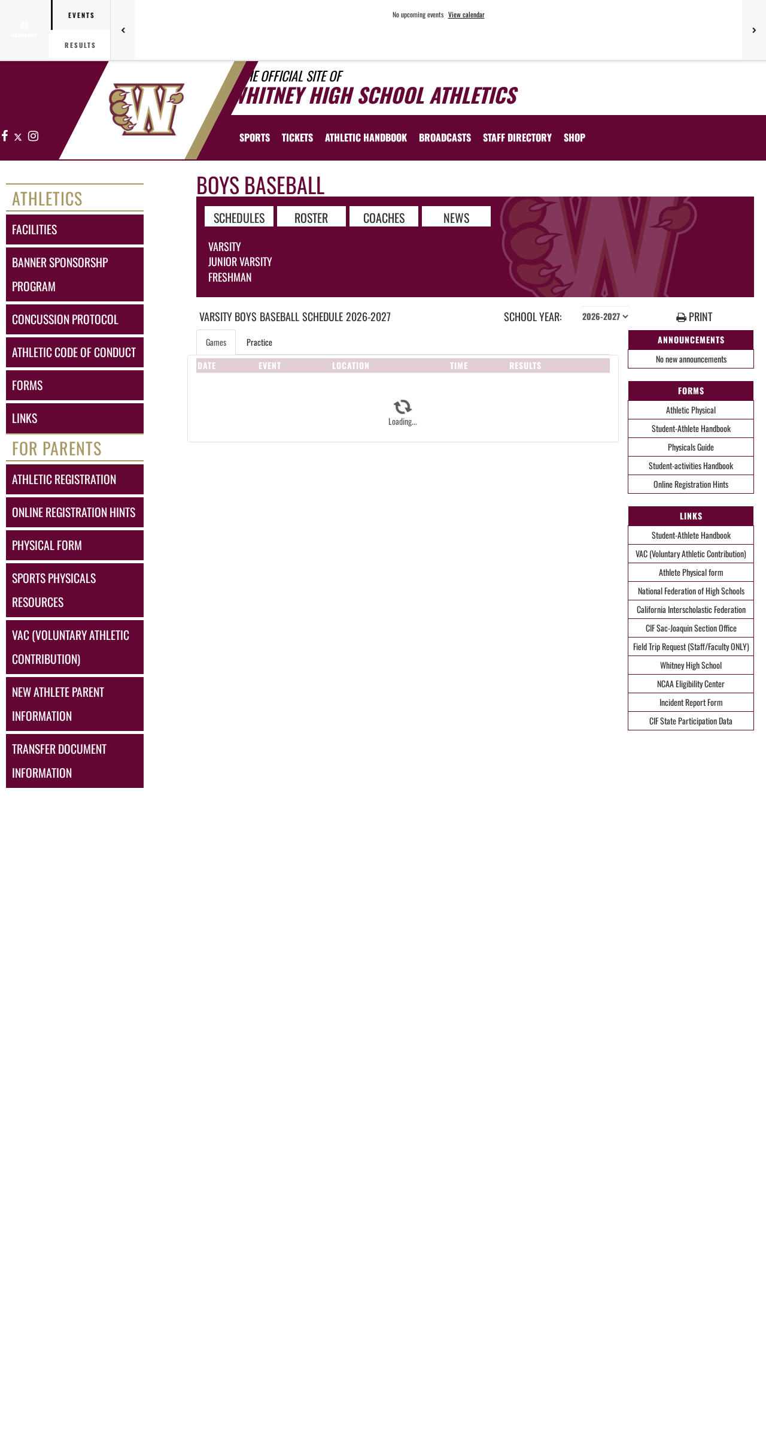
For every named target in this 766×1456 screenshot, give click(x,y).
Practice (259, 342)
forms (27, 385)
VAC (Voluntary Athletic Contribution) (691, 553)
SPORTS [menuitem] (254, 137)
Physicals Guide (691, 446)
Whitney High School (691, 664)
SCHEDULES (239, 217)
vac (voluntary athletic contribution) (70, 646)
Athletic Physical (691, 409)
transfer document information (59, 760)
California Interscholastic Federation (691, 609)
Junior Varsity (240, 261)
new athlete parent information (58, 703)
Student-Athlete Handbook (691, 428)
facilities (34, 229)
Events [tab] (81, 15)
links (24, 418)
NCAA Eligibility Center (691, 683)
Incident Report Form (691, 702)
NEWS (456, 217)
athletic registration (64, 479)
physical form (47, 545)
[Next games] (754, 30)
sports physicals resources (54, 590)
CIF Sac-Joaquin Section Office (691, 627)
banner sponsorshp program (60, 274)
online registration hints (73, 512)
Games (216, 342)
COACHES (384, 217)
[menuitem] (297, 137)
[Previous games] (123, 30)
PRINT (699, 316)
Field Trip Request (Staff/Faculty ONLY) (691, 646)
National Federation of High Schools (691, 590)
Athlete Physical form (691, 572)
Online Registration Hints (690, 484)
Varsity (224, 246)
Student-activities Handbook (691, 465)
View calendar (466, 14)
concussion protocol (65, 319)
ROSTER (311, 217)
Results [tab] (80, 45)
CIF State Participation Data (690, 720)
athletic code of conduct (74, 352)
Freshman (230, 277)
